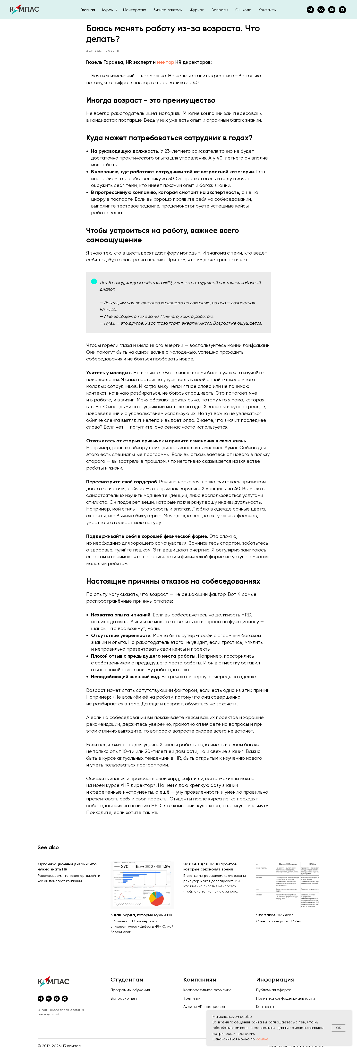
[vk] (49, 999)
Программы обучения (130, 990)
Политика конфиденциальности (285, 998)
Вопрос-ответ (123, 998)
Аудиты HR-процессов (204, 1006)
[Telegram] (310, 9)
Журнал (197, 10)
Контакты (267, 10)
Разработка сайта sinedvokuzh (295, 1046)
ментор (165, 62)
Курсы (108, 10)
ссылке (262, 1039)
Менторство (134, 10)
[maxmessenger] (342, 9)
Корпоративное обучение (207, 990)
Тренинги (192, 998)
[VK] (321, 9)
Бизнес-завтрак (168, 10)
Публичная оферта (273, 990)
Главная (88, 10)
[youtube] (331, 9)
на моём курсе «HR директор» (121, 785)
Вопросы (220, 10)
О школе (243, 10)
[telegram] (41, 999)
